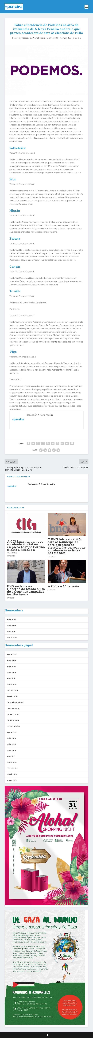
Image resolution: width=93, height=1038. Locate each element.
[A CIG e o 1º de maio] (67, 571)
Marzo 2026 (12, 637)
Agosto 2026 (12, 654)
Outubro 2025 (13, 720)
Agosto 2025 (12, 732)
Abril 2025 (11, 756)
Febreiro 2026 (12, 690)
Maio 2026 (11, 625)
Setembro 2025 (13, 726)
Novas (63, 38)
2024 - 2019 (11, 780)
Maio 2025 (11, 750)
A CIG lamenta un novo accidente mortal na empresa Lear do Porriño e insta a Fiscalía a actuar (26, 547)
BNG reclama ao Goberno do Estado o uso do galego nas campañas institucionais (26, 590)
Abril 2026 (11, 631)
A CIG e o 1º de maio (63, 586)
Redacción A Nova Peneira (33, 38)
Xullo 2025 (11, 738)
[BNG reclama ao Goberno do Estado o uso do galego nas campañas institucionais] (26, 571)
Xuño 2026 (11, 619)
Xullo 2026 (11, 660)
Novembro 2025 (13, 714)
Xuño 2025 (11, 744)
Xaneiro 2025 (12, 774)
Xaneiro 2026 (12, 696)
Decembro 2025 (13, 708)
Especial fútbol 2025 (15, 702)
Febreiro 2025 (12, 768)
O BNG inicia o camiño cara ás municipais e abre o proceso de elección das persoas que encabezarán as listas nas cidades (66, 546)
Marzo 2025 (12, 762)
